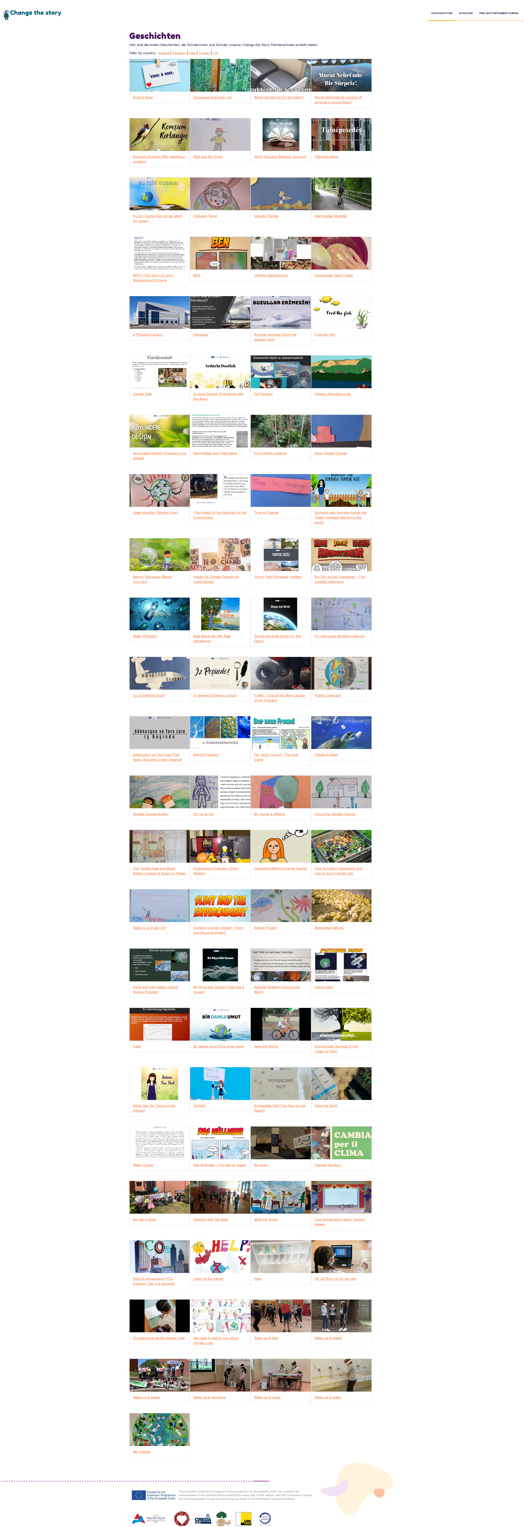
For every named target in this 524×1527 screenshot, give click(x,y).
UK (215, 53)
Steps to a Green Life (149, 928)
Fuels (137, 1046)
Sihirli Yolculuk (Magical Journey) (280, 157)
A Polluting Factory (148, 335)
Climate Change (266, 216)
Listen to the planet (208, 1279)
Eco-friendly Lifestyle (270, 453)
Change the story (328, 1165)
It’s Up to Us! (203, 814)
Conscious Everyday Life (212, 97)
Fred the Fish (325, 335)
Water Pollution (145, 636)
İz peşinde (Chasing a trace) (215, 695)
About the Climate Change (335, 814)
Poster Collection (328, 695)
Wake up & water (328, 1397)
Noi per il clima (144, 1219)
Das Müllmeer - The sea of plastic (219, 1165)
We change (141, 1452)
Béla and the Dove (207, 157)
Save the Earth (326, 1106)
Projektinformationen (498, 13)
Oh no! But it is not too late (335, 1279)
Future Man (324, 987)
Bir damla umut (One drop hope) (218, 1046)
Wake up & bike (266, 1338)
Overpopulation (327, 157)
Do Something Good (148, 695)
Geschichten (442, 13)
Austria (163, 53)
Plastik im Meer (326, 755)
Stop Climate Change (331, 453)
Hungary (179, 53)
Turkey (204, 53)
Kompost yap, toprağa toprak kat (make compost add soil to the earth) (340, 517)
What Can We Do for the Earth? (279, 97)
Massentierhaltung (329, 928)
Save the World (266, 1046)
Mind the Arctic (266, 1219)
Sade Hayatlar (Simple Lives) (155, 512)
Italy (192, 53)
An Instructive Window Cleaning (339, 636)
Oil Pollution (263, 394)
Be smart (261, 1165)
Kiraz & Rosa (143, 97)
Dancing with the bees (210, 1219)
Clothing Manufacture (271, 275)
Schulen (466, 13)
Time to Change (266, 512)
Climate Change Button (150, 814)
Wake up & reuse (267, 1397)
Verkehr (199, 1106)
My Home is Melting (269, 814)
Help (257, 1279)
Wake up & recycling (209, 1397)
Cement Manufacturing (332, 394)
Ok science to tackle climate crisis (159, 1338)
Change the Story (33, 15)
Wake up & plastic (328, 1338)
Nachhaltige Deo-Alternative (215, 453)
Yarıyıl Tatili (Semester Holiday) (278, 577)
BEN (196, 275)
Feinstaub (200, 335)
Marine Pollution (206, 755)
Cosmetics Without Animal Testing (280, 868)
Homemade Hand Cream (334, 275)
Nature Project (265, 928)
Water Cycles (143, 1165)
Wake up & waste (146, 1397)
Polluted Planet (205, 216)
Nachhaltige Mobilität (331, 216)
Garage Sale (142, 394)
